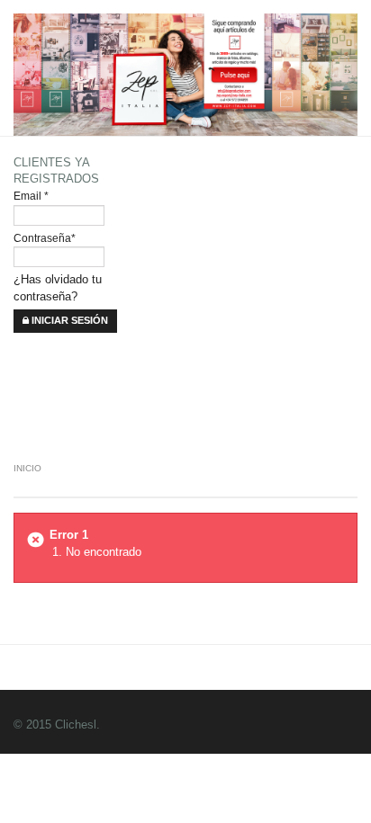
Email (31, 195)
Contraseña (45, 238)
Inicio (27, 468)
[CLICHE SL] (186, 184)
